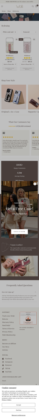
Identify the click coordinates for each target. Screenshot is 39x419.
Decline (18, 410)
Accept (18, 405)
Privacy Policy (6, 400)
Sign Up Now (19, 231)
